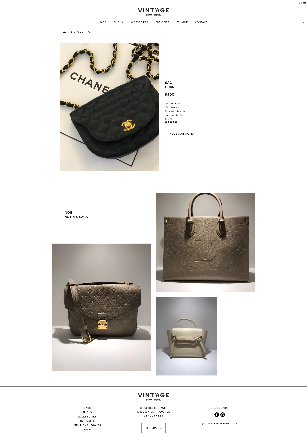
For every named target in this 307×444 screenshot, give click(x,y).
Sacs (102, 22)
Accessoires (139, 22)
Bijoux (118, 22)
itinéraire (153, 428)
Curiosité (162, 22)
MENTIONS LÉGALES (87, 425)
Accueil (67, 32)
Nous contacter (181, 133)
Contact (201, 22)
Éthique (182, 22)
